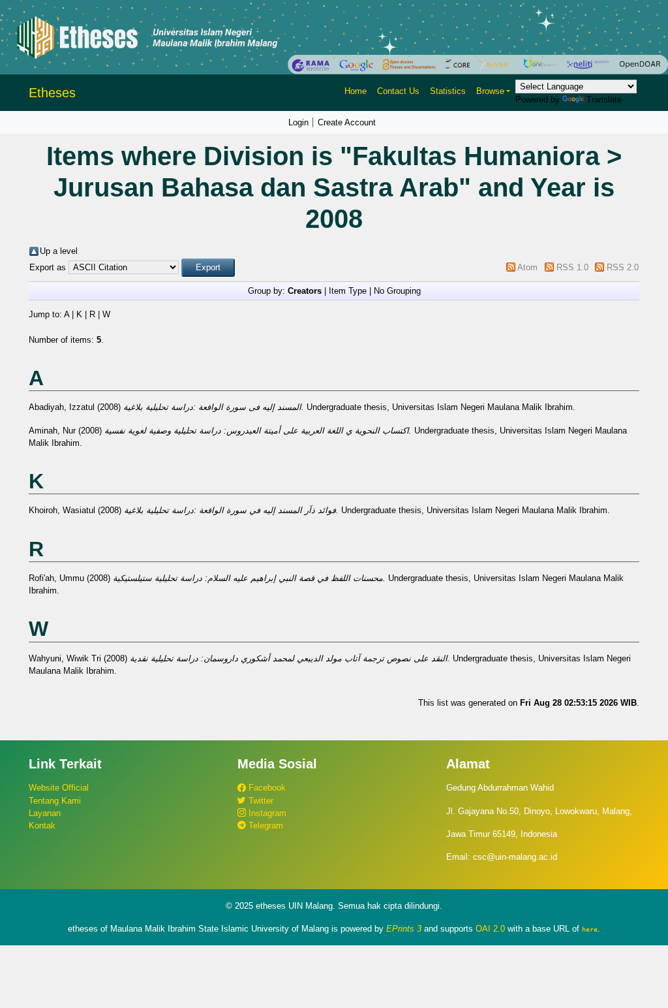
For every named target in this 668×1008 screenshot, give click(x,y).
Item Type (348, 291)
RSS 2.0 (623, 267)
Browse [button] (490, 91)
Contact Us (398, 91)
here (590, 929)
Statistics (448, 91)
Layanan (45, 813)
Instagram (266, 813)
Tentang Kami (55, 801)
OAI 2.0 (490, 929)
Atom (527, 267)
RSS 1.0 (572, 267)
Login (298, 122)
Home (355, 91)
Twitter (259, 801)
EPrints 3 (403, 929)
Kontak (42, 825)
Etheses (52, 93)
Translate (604, 99)
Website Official (59, 788)
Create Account (347, 122)
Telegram (264, 825)
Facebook (266, 788)
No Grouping (397, 291)
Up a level (59, 251)
